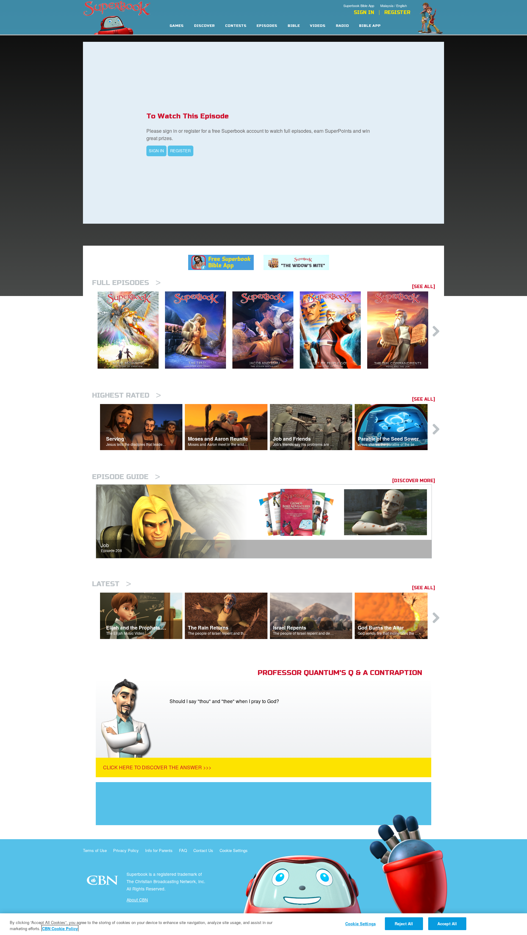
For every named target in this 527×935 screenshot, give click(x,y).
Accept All (447, 923)
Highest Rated (126, 395)
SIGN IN (156, 150)
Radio (342, 25)
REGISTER (180, 150)
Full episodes (126, 283)
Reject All (404, 923)
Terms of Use (95, 850)
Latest (111, 584)
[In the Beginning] (131, 330)
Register (397, 12)
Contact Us (203, 850)
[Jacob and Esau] (266, 330)
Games (177, 25)
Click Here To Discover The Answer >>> (157, 767)
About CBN (137, 900)
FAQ (183, 850)
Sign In (364, 12)
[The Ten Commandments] (401, 330)
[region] (263, 924)
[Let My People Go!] (333, 330)
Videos (317, 25)
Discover (204, 25)
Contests (235, 25)
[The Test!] (198, 330)
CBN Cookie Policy (60, 928)
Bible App (370, 25)
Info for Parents (159, 850)
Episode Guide (126, 477)
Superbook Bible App (358, 5)
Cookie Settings (234, 850)
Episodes (266, 25)
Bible (294, 25)
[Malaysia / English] (395, 1)
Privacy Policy (126, 850)
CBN (103, 882)
